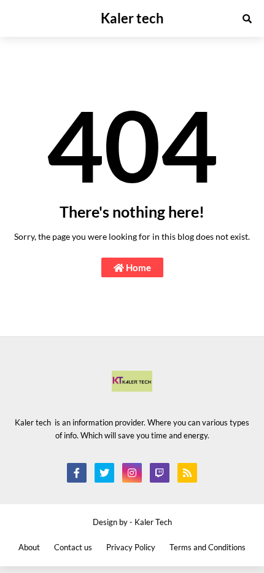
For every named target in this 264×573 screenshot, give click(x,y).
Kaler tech (132, 18)
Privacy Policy (130, 547)
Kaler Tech (153, 522)
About (29, 547)
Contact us (73, 547)
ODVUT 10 (21, 343)
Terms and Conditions (207, 547)
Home (137, 267)
